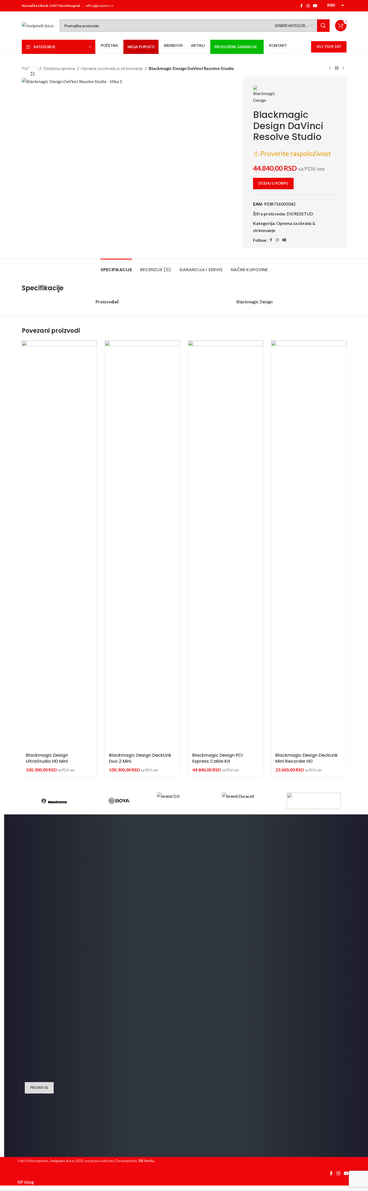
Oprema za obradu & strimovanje (112, 68)
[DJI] (183, 800)
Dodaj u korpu (273, 183)
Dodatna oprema (59, 68)
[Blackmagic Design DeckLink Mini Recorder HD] (308, 545)
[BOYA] (119, 800)
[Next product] (343, 68)
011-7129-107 (329, 46)
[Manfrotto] (54, 800)
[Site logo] (38, 25)
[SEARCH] (323, 25)
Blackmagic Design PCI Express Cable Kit (217, 758)
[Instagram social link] (308, 6)
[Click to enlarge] (32, 74)
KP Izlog (26, 1181)
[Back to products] (336, 68)
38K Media (146, 1161)
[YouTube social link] (315, 6)
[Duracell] (249, 800)
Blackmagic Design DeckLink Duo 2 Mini (140, 758)
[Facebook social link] (301, 6)
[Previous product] (330, 68)
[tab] (116, 267)
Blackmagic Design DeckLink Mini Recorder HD (306, 758)
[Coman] (313, 800)
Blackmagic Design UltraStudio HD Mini (47, 758)
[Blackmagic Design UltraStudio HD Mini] (59, 545)
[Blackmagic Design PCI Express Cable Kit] (225, 545)
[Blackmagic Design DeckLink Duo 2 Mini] (142, 545)
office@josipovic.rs (99, 6)
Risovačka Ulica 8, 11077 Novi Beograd (51, 6)
